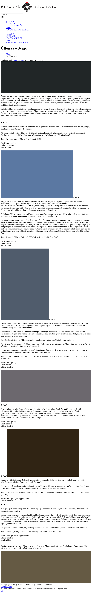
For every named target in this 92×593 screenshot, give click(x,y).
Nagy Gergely (18, 60)
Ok (2, 591)
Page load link (6, 587)
